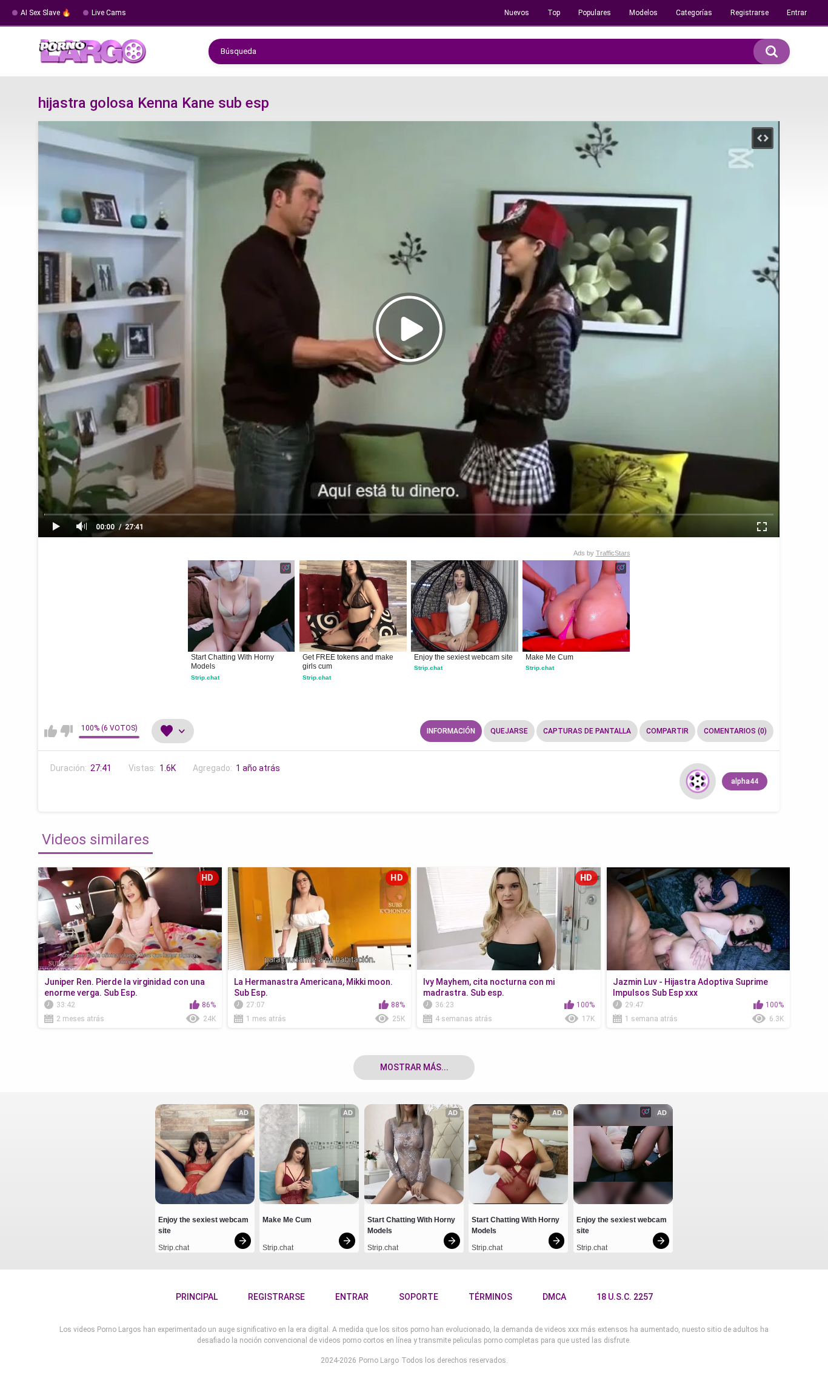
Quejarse (509, 731)
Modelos (643, 12)
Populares (594, 12)
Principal (197, 1297)
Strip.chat (205, 677)
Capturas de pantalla (587, 731)
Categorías (694, 12)
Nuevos (516, 12)
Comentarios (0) (735, 731)
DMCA (554, 1297)
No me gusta (66, 731)
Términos (490, 1297)
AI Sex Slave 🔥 (46, 12)
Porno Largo (379, 1360)
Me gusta (50, 731)
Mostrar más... (414, 1067)
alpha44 (744, 781)
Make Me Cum (549, 657)
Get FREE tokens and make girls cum (348, 662)
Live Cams (109, 12)
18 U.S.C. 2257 (624, 1297)
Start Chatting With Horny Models (233, 662)
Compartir (667, 731)
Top (553, 12)
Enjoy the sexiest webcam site (463, 657)
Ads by (601, 553)
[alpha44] (697, 781)
